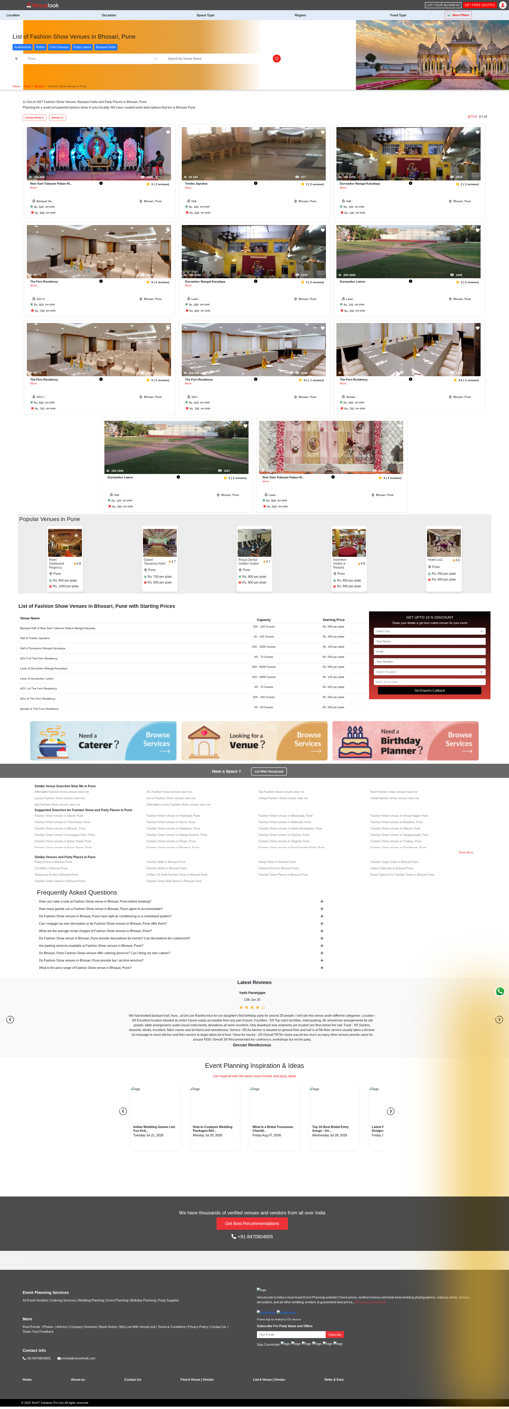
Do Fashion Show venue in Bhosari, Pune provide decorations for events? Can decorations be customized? (114, 938)
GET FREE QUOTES (480, 5)
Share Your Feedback (38, 1331)
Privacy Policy (198, 1327)
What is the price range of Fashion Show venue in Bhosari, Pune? (85, 967)
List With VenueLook (269, 771)
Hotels (40, 47)
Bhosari (56, 117)
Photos (48, 1327)
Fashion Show (33, 117)
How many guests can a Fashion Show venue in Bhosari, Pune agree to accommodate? (101, 909)
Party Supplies (168, 1300)
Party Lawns (82, 47)
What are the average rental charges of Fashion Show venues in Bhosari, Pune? (95, 931)
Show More (466, 852)
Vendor (208, 1379)
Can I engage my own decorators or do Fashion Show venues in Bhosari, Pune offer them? (103, 923)
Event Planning (117, 1300)
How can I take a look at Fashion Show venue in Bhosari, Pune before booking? (95, 901)
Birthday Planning (143, 1300)
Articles (61, 1327)
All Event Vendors (35, 1300)
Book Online (108, 1327)
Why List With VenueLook (137, 1327)
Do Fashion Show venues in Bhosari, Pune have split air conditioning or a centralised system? (105, 916)
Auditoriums (22, 47)
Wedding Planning (91, 1300)
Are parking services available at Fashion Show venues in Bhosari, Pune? (91, 945)
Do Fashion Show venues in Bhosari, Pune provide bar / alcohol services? (91, 960)
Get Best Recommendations (252, 1223)
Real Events (32, 1327)
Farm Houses (59, 47)
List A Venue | (263, 1379)
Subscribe (334, 1334)
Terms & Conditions (172, 1327)
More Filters (461, 15)
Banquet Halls (106, 47)
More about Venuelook (371, 1302)
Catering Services (63, 1300)
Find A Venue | (191, 1379)
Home (27, 1379)
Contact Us (218, 1327)
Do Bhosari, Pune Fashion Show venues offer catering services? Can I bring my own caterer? (104, 953)
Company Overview (83, 1327)
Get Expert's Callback (430, 690)
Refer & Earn (334, 1379)
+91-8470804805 (254, 1236)
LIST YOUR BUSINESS (443, 5)
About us (78, 1379)
